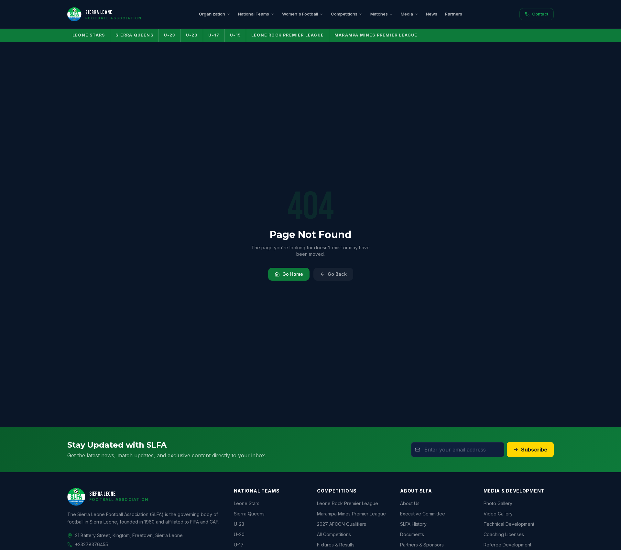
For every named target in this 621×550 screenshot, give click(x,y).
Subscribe (534, 449)
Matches (379, 13)
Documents (412, 534)
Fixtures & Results (335, 544)
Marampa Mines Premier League (376, 35)
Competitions (344, 13)
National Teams (253, 13)
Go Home (292, 274)
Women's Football (300, 13)
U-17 (213, 35)
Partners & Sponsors (422, 544)
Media (407, 13)
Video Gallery (498, 513)
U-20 (192, 35)
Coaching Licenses (504, 534)
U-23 (169, 35)
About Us (409, 503)
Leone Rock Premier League (287, 35)
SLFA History (413, 524)
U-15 (235, 35)
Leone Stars (88, 35)
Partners (453, 13)
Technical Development (509, 524)
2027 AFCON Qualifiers (341, 524)
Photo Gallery (498, 503)
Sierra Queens (134, 35)
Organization (212, 13)
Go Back (337, 274)
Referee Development (507, 544)
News (431, 13)
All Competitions (334, 534)
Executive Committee (422, 513)
